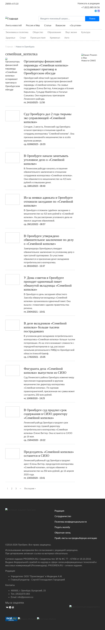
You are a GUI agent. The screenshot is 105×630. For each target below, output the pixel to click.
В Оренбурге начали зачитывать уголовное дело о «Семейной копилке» (46, 159)
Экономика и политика (16, 32)
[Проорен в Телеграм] (96, 11)
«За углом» (75, 25)
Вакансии (60, 25)
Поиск (92, 18)
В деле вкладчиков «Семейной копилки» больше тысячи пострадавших (45, 327)
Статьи (47, 25)
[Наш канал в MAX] (12, 607)
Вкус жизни (71, 32)
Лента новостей (13, 25)
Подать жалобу (62, 527)
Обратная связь (63, 533)
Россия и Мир (33, 25)
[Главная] (11, 18)
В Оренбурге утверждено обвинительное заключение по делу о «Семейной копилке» (49, 240)
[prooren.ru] (27, 511)
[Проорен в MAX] (98, 11)
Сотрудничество (63, 516)
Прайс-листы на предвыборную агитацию (76, 538)
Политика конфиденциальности (71, 522)
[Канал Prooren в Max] (89, 56)
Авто (66, 38)
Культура (85, 32)
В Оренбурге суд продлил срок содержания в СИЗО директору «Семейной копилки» (45, 414)
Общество (38, 32)
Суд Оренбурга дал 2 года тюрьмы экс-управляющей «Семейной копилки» (47, 118)
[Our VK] (6, 607)
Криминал (55, 38)
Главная (9, 47)
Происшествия (38, 38)
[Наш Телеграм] (9, 607)
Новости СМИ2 (88, 61)
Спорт (23, 38)
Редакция (59, 511)
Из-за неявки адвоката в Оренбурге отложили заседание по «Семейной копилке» (48, 201)
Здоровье (10, 38)
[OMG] (84, 608)
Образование (54, 32)
